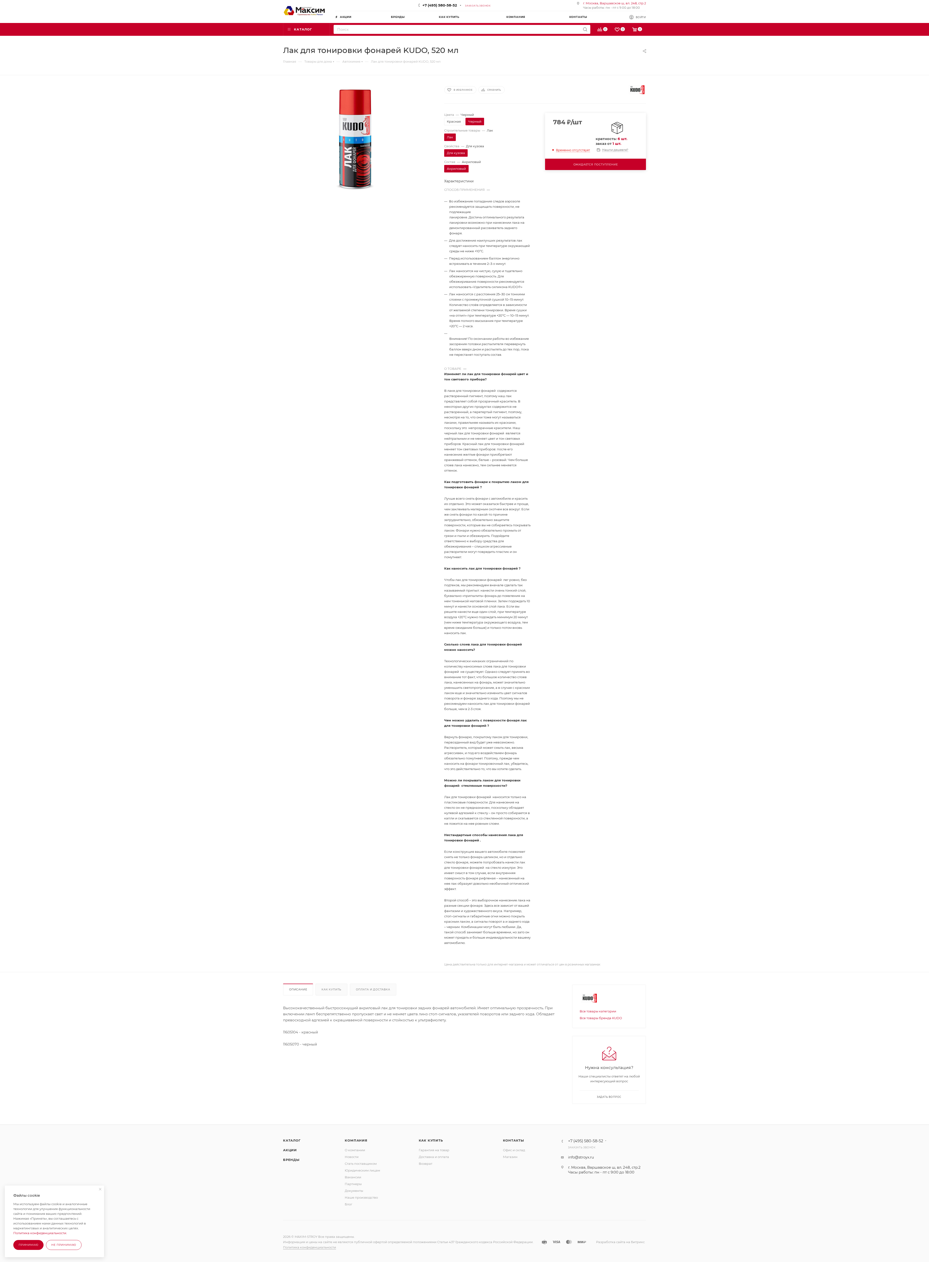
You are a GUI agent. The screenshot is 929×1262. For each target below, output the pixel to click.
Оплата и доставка (373, 989)
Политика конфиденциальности (309, 1247)
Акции (290, 1150)
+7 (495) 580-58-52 (439, 5)
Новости (352, 1157)
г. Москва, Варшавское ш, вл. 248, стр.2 (614, 3)
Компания (356, 1140)
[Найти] (585, 29)
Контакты (513, 1140)
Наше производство (361, 1197)
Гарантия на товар (434, 1150)
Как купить (331, 989)
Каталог (292, 1140)
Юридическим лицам (362, 1170)
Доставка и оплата (434, 1157)
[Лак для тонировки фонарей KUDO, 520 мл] (359, 137)
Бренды (291, 1160)
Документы (354, 1191)
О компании (355, 1150)
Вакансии (353, 1177)
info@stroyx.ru (581, 1157)
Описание (298, 989)
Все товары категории (598, 1011)
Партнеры (353, 1184)
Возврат (425, 1163)
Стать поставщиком (361, 1163)
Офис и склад (514, 1150)
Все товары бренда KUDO (601, 1018)
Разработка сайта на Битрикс (620, 1242)
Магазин (510, 1157)
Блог (348, 1204)
